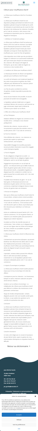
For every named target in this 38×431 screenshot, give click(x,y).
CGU (19, 428)
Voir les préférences (19, 424)
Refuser (19, 420)
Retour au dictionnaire (19, 346)
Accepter (19, 415)
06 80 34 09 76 (7, 3)
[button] (35, 396)
